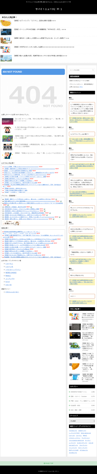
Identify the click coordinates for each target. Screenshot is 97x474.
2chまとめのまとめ (86, 433)
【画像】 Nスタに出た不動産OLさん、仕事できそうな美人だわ (23, 215)
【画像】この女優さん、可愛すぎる (14, 192)
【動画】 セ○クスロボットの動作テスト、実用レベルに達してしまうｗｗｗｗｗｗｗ (29, 217)
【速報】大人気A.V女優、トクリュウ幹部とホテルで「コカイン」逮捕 (25, 176)
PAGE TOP (49, 463)
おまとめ (8, 285)
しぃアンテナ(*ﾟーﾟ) (74, 433)
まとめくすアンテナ (82, 443)
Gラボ (7, 281)
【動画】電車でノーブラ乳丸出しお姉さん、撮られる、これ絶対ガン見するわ (27, 241)
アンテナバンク (86, 438)
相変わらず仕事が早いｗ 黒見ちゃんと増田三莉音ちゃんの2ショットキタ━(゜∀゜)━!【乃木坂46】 (33, 203)
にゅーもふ (9, 263)
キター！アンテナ (82, 447)
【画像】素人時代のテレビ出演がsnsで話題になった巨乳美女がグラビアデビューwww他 (30, 239)
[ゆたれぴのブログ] (11, 224)
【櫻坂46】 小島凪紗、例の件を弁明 (15, 207)
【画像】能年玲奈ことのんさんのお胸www (16, 178)
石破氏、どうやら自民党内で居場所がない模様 (18, 170)
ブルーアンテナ (83, 445)
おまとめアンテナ (73, 445)
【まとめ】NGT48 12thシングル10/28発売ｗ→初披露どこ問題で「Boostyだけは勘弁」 (80, 261)
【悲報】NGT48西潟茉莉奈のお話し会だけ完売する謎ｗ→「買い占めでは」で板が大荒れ (81, 237)
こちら (81, 87)
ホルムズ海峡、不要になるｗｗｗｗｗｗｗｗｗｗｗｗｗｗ (21, 166)
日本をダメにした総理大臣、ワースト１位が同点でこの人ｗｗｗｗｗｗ (25, 174)
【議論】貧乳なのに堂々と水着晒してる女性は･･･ (19, 180)
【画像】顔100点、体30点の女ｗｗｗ (15, 188)
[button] (93, 70)
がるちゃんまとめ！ (12, 292)
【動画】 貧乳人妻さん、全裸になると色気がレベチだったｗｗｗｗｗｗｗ (26, 219)
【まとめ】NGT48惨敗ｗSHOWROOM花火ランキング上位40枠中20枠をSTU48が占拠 (82, 193)
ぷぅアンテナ (10, 278)
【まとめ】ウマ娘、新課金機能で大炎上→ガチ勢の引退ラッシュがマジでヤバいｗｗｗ (81, 140)
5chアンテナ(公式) (73, 450)
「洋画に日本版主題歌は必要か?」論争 (15, 190)
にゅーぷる (9, 266)
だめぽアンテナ (82, 430)
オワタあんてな (84, 450)
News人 (8, 275)
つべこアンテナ (73, 447)
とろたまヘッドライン (13, 269)
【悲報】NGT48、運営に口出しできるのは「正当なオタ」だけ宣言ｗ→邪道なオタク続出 (81, 119)
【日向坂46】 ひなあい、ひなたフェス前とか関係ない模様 (21, 209)
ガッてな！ (88, 440)
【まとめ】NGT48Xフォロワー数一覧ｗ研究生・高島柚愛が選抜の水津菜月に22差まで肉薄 (82, 166)
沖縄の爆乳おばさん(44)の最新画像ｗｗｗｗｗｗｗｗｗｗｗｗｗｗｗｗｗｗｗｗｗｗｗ (30, 201)
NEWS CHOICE (10, 272)
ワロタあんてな (73, 430)
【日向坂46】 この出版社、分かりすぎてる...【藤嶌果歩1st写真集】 (24, 213)
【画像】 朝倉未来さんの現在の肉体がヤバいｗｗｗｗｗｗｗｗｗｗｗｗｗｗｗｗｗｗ (29, 168)
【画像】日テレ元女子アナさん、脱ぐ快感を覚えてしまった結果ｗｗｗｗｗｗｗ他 (28, 243)
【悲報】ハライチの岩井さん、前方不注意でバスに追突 (20, 182)
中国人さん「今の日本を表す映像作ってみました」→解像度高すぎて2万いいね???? (29, 172)
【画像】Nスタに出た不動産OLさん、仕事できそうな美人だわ (22, 255)
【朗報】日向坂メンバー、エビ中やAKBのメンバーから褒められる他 (24, 245)
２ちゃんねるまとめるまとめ (76, 440)
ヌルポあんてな (73, 452)
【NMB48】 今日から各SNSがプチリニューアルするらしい (21, 211)
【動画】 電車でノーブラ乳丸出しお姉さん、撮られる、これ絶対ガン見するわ (27, 199)
